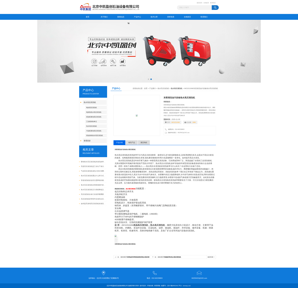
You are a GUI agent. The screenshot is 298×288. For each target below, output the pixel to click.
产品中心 (137, 17)
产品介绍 (119, 142)
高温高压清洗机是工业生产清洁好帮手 (93, 166)
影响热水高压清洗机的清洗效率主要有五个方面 (93, 162)
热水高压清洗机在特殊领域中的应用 (93, 185)
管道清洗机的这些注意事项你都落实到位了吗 (93, 180)
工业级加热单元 (91, 121)
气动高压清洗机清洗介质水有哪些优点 (93, 171)
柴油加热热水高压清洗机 (94, 135)
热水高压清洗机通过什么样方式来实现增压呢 (93, 176)
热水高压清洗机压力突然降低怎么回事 (93, 190)
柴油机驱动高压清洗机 (93, 117)
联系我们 (213, 3)
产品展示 (152, 88)
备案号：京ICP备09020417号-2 (171, 285)
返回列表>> (211, 257)
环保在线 (150, 285)
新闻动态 (120, 17)
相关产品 (131, 142)
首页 (87, 17)
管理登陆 (157, 285)
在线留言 (206, 3)
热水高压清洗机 (90, 102)
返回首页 (199, 3)
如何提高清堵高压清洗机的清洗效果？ (93, 203)
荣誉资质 (170, 17)
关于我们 (104, 17)
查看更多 (87, 141)
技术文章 (154, 17)
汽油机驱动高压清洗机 (93, 131)
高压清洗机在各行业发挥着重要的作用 (93, 194)
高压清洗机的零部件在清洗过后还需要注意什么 (93, 199)
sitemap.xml (187, 285)
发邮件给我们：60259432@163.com (178, 132)
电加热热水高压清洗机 (93, 112)
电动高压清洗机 (91, 107)
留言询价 (144, 142)
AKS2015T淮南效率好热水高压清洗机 (169, 257)
